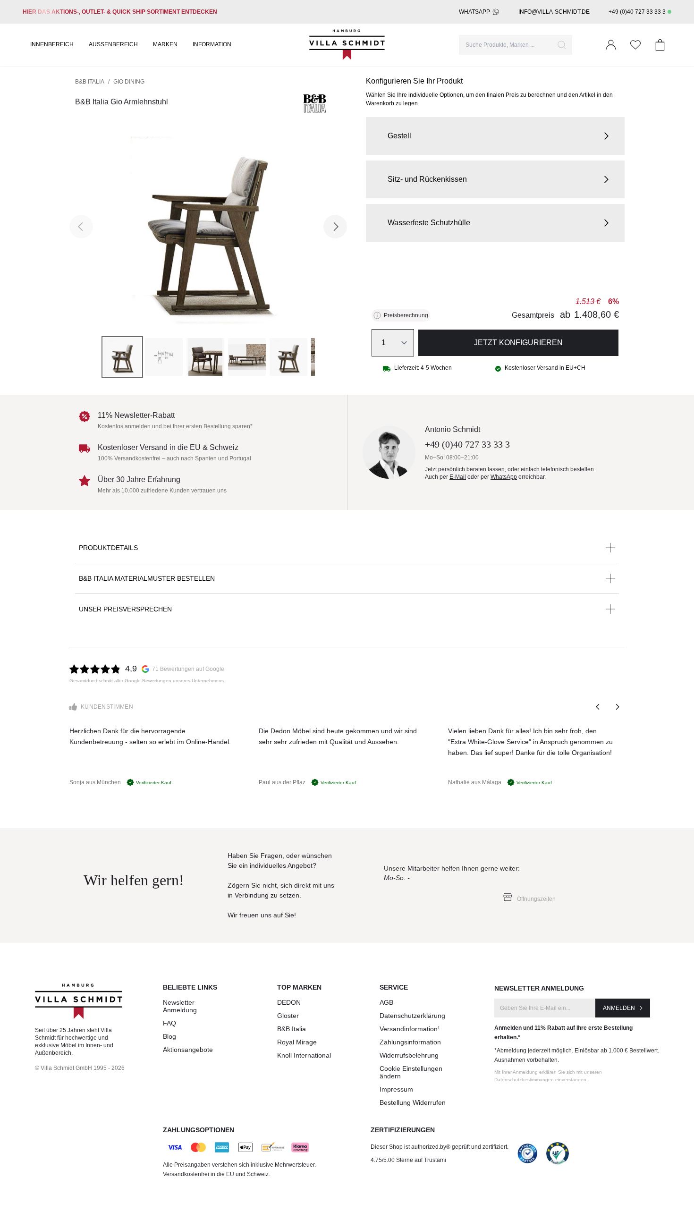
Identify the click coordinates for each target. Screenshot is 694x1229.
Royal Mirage (297, 1042)
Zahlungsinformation (410, 1042)
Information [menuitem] (212, 44)
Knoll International (304, 1055)
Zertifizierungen (403, 1130)
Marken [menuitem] (165, 44)
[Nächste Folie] (617, 706)
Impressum (396, 1089)
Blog (169, 1036)
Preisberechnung (406, 315)
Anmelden (619, 1008)
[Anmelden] (610, 44)
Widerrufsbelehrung (409, 1055)
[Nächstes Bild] (335, 226)
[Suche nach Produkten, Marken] (561, 45)
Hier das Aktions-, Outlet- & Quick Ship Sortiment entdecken (120, 11)
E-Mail (457, 477)
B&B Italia (89, 81)
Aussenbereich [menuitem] (113, 44)
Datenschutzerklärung (412, 1015)
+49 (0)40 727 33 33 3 (637, 11)
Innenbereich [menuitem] (52, 44)
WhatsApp (474, 11)
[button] (495, 136)
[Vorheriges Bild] (81, 226)
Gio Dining (128, 81)
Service (394, 987)
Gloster (288, 1015)
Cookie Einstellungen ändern (411, 1072)
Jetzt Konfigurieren (518, 343)
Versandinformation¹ (410, 1029)
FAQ (169, 1023)
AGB (386, 1002)
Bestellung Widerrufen (413, 1102)
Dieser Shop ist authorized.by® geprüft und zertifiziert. (439, 1147)
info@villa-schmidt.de (554, 11)
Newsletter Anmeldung (180, 1006)
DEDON (289, 1002)
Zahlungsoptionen (198, 1130)
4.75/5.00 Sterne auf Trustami (408, 1160)
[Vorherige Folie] (598, 706)
